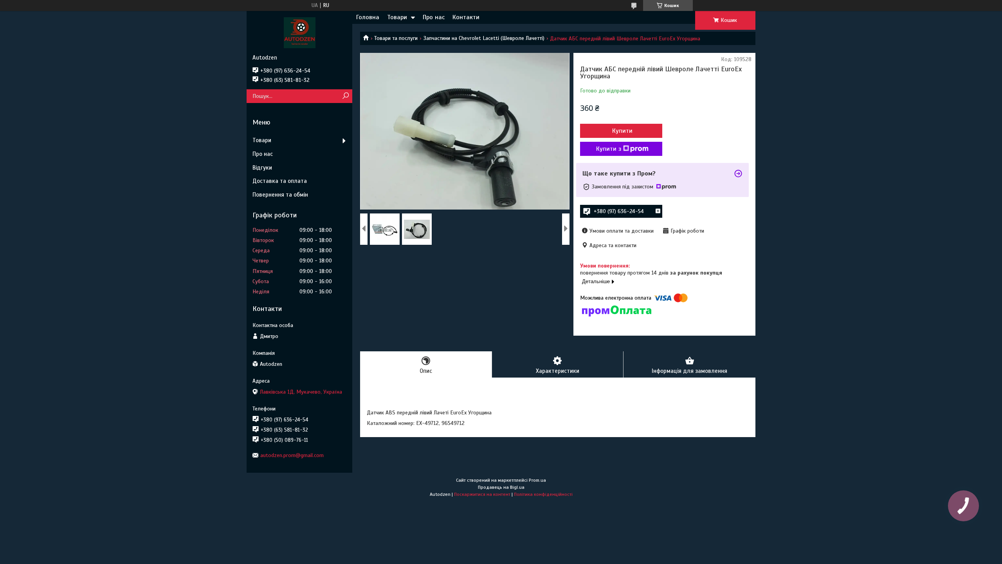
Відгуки (262, 167)
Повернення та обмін (280, 194)
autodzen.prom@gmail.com (292, 455)
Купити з (608, 149)
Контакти (465, 17)
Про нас (434, 17)
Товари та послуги (396, 38)
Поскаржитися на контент (482, 494)
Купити (622, 131)
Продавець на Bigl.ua (501, 487)
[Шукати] (345, 96)
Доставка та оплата (279, 180)
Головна (367, 17)
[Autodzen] (299, 32)
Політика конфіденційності (543, 494)
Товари (397, 17)
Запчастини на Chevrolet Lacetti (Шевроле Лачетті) (484, 38)
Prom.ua (537, 480)
